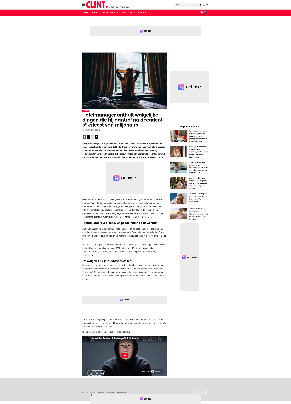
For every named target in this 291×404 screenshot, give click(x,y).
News (86, 13)
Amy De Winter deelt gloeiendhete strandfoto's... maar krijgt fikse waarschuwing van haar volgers (198, 214)
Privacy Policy (122, 392)
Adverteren (110, 392)
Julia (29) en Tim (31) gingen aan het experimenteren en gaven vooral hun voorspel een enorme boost (198, 167)
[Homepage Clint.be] (125, 4)
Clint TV (96, 13)
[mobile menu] (83, 4)
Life (131, 13)
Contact (142, 13)
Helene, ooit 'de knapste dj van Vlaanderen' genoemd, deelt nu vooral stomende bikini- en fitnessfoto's (198, 152)
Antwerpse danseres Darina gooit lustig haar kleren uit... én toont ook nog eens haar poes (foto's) (198, 183)
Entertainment (110, 13)
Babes (124, 13)
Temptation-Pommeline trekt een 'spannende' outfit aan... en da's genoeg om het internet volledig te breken (198, 136)
